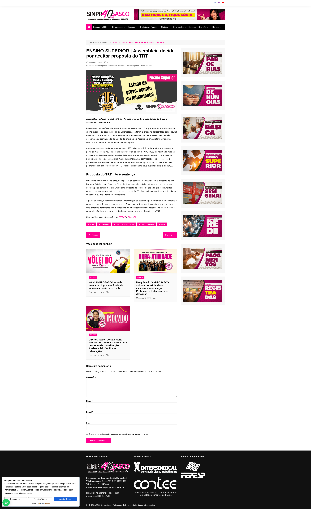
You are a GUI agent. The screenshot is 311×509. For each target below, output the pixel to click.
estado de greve (147, 224)
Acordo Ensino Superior (98, 66)
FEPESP (122, 217)
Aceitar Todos (65, 499)
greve (162, 224)
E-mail (89, 412)
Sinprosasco (117, 27)
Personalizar (15, 499)
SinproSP (132, 217)
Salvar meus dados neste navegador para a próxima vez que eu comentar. (118, 434)
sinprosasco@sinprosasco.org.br (108, 487)
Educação (121, 66)
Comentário (91, 377)
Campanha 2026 (100, 27)
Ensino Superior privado (125, 224)
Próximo (168, 235)
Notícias (164, 27)
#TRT (92, 224)
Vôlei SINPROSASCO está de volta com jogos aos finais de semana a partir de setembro (106, 285)
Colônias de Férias (148, 27)
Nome (89, 401)
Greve (142, 66)
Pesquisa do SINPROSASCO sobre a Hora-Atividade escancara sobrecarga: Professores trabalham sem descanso (152, 288)
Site (88, 423)
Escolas (192, 27)
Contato (215, 27)
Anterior (95, 235)
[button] (6, 502)
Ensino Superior (133, 66)
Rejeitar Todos (40, 499)
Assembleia (112, 66)
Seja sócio (203, 27)
